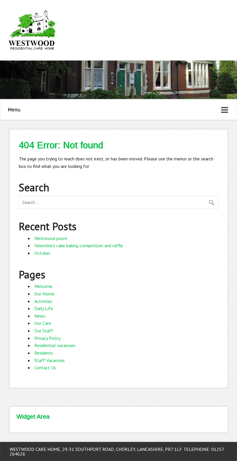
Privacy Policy (47, 338)
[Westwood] (32, 52)
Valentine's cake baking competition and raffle (78, 245)
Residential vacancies (54, 345)
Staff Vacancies (49, 360)
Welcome (43, 286)
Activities (43, 301)
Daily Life (43, 308)
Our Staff (43, 330)
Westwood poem (50, 238)
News (39, 316)
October (42, 253)
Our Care (42, 323)
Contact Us (45, 367)
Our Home (44, 294)
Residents (43, 353)
